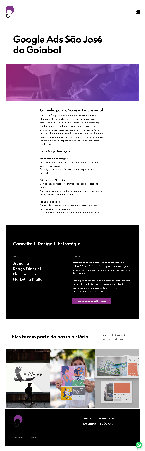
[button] (139, 445)
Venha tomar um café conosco (92, 301)
